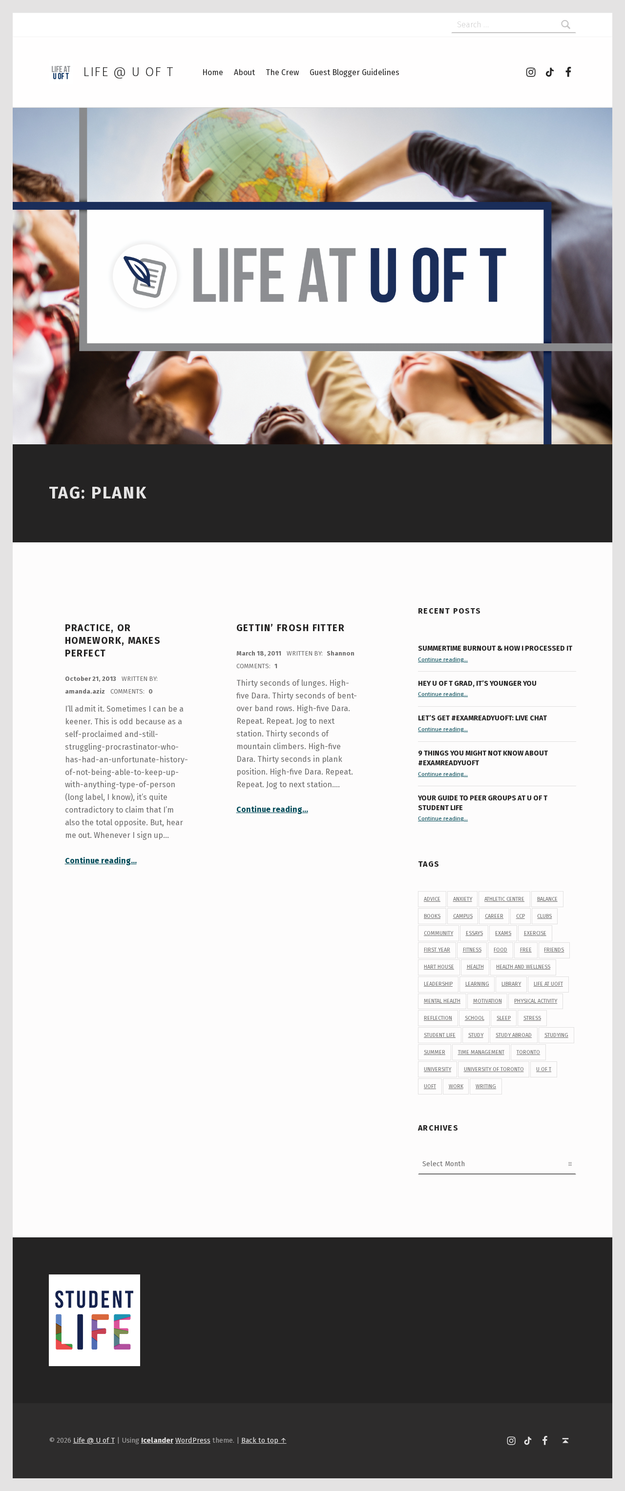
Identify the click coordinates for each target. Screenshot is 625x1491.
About (244, 72)
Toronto (528, 1052)
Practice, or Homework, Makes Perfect (113, 640)
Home (212, 72)
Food (500, 950)
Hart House (439, 967)
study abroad (514, 1035)
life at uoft (548, 984)
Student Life (440, 1035)
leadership (438, 984)
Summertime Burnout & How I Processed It (495, 648)
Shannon (340, 653)
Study (475, 1035)
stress (532, 1018)
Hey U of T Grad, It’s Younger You (478, 683)
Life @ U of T (128, 72)
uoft (430, 1086)
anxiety (462, 899)
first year (437, 950)
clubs (544, 916)
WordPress (192, 1440)
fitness (472, 950)
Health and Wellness (523, 967)
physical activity (535, 1001)
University (437, 1069)
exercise (535, 933)
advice (432, 899)
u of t (543, 1069)
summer (434, 1052)
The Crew (282, 72)
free (526, 950)
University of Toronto (494, 1069)
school (474, 1018)
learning (477, 984)
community (438, 933)
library (511, 984)
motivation (487, 1001)
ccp (520, 916)
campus (463, 916)
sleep (504, 1018)
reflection (438, 1018)
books (432, 916)
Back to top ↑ (264, 1440)
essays (474, 933)
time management (481, 1052)
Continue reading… (101, 860)
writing (486, 1086)
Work (456, 1086)
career (494, 916)
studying (556, 1035)
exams (503, 933)
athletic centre (504, 899)
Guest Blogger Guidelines (354, 72)
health (475, 967)
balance (547, 899)
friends (554, 950)
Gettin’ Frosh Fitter (290, 628)
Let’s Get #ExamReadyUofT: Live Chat (482, 718)
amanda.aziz (85, 691)
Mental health (442, 1001)
